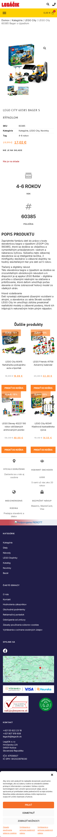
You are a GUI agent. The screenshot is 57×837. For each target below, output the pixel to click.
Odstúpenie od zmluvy (14, 619)
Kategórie (17, 20)
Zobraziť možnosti (28, 821)
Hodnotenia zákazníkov (14, 604)
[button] (52, 775)
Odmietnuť (28, 812)
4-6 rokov (24, 135)
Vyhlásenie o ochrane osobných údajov (27, 830)
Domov (5, 20)
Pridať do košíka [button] (14, 388)
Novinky (45, 130)
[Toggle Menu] (4, 13)
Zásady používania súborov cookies (10, 830)
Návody (7, 553)
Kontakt (7, 599)
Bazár (5, 573)
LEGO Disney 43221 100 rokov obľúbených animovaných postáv (14, 426)
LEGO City (30, 20)
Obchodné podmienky (14, 609)
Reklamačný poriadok (13, 614)
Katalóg (7, 563)
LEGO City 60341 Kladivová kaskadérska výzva (43, 426)
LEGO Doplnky (10, 557)
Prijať (28, 804)
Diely (5, 547)
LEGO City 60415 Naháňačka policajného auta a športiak (14, 364)
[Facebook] (5, 651)
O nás (6, 594)
